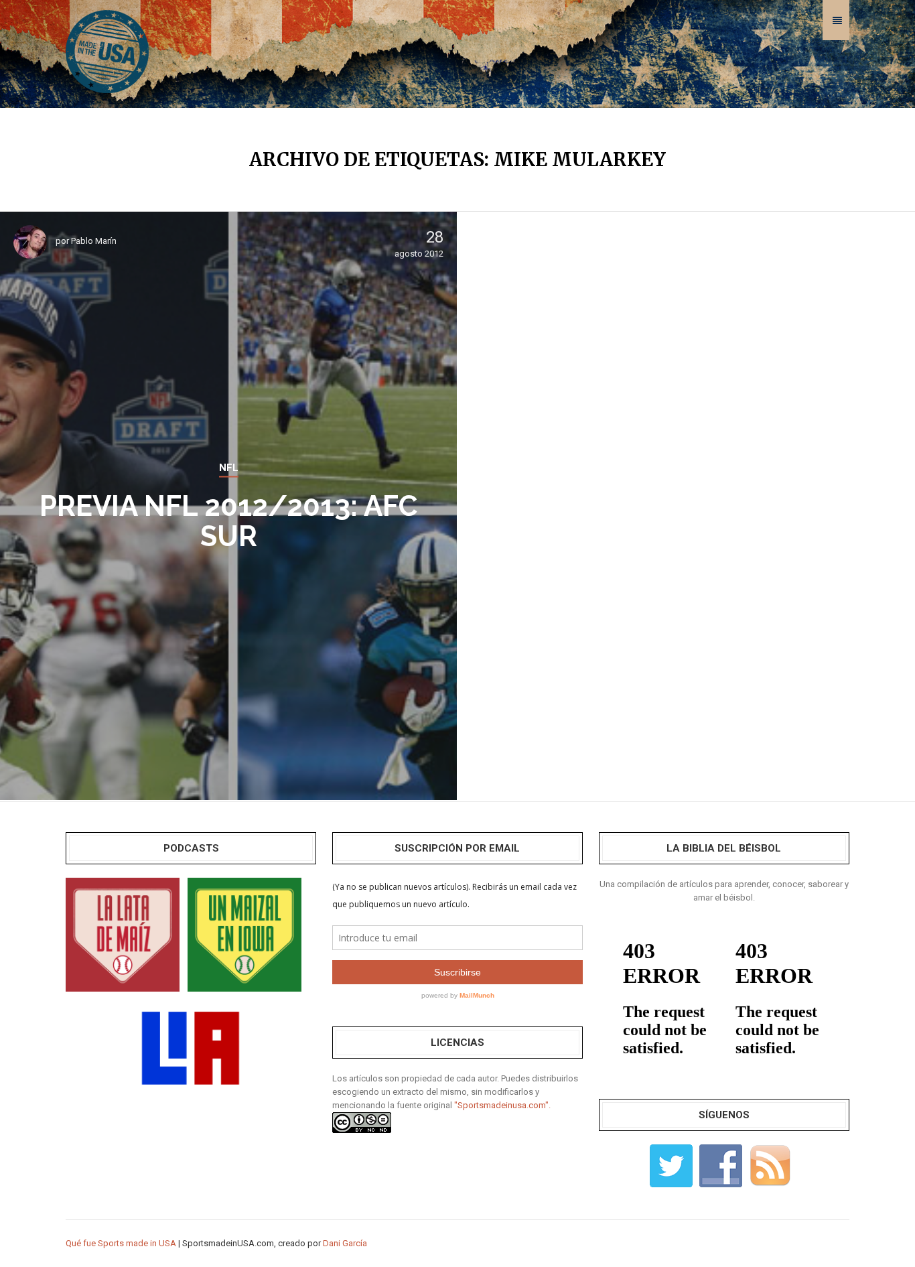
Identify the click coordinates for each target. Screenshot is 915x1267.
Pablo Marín (94, 241)
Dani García (345, 1243)
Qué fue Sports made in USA (121, 1243)
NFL (228, 468)
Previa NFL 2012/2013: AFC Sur (228, 521)
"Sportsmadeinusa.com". (502, 1105)
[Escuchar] (123, 934)
